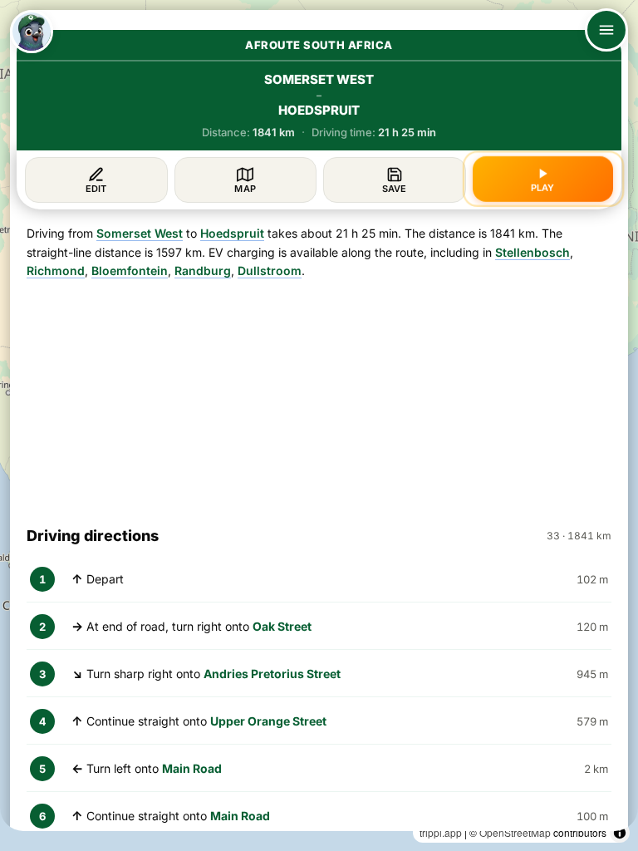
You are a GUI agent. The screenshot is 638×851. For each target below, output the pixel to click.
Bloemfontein (129, 270)
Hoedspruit (232, 233)
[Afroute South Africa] (31, 31)
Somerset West (139, 233)
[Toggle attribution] (620, 833)
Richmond (56, 270)
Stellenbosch (532, 252)
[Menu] (606, 30)
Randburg (202, 270)
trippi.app (441, 832)
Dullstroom (270, 270)
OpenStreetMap (515, 832)
